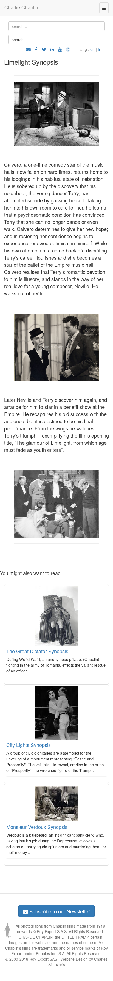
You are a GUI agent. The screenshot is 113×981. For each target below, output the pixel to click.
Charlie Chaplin (21, 7)
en (92, 49)
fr (99, 49)
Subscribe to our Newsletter (59, 911)
